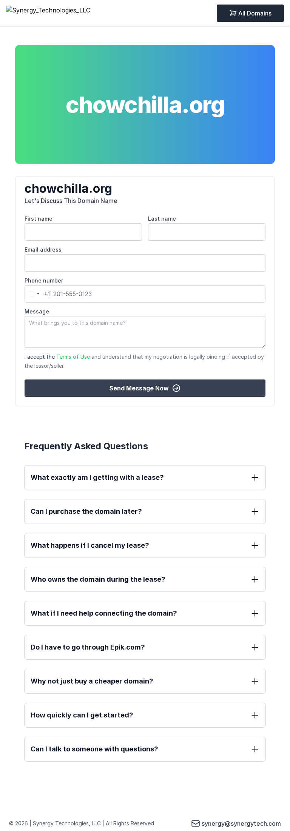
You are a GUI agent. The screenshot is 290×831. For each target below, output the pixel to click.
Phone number (44, 280)
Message (37, 311)
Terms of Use (73, 356)
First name (38, 218)
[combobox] (38, 294)
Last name (162, 218)
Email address (43, 249)
